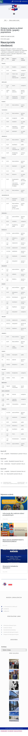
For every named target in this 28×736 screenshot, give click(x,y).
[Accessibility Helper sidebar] (1, 1)
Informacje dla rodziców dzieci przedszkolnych (13, 514)
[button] (14, 13)
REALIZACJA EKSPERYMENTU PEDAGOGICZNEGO (13, 540)
